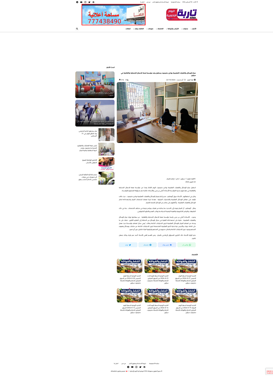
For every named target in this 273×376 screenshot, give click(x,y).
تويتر (127, 244)
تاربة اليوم (190, 79)
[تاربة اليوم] (182, 14)
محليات (185, 28)
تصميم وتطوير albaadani (118, 371)
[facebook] (93, 2)
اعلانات (128, 28)
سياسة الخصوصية (175, 2)
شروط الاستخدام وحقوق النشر (160, 2)
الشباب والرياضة (173, 28)
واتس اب (185, 244)
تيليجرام (146, 244)
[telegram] (77, 2)
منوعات (150, 28)
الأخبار (194, 28)
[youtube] (81, 2)
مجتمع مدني (192, 69)
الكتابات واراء (139, 28)
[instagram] (85, 2)
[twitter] (89, 2)
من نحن (148, 2)
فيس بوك (165, 244)
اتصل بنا (142, 2)
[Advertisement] (136, 49)
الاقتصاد (160, 28)
